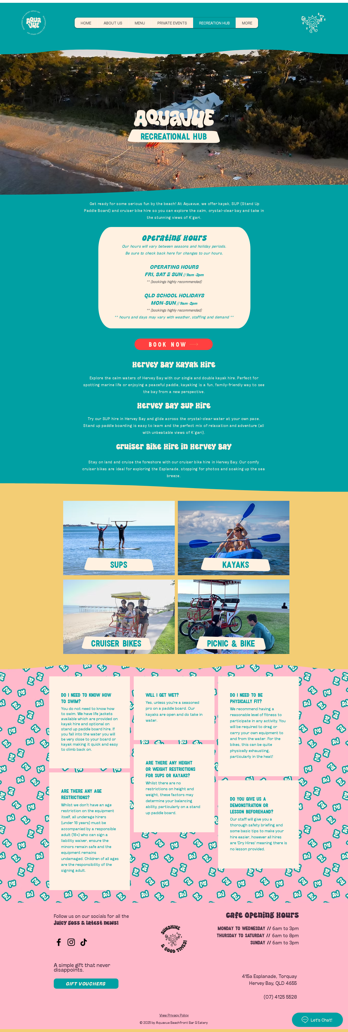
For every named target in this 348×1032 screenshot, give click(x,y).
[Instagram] (71, 942)
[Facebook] (59, 942)
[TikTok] (84, 942)
